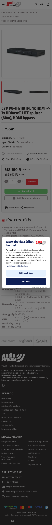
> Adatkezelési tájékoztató (17, 266)
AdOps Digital (44, 287)
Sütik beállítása (26, 273)
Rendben (26, 281)
